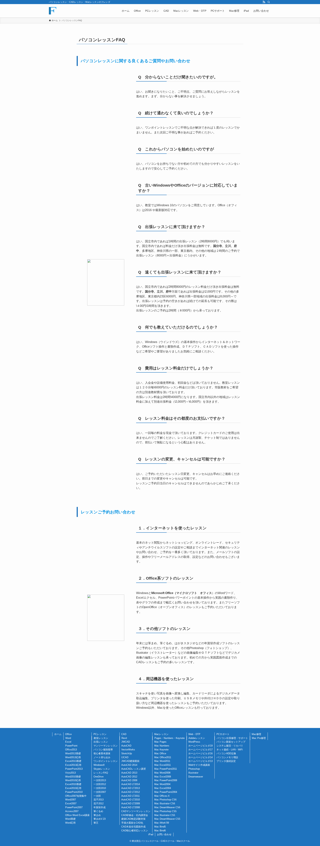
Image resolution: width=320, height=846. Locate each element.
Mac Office (160, 753)
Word (68, 738)
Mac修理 (256, 734)
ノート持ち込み (102, 757)
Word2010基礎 (73, 776)
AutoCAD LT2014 (130, 784)
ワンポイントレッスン (106, 761)
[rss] (263, 2)
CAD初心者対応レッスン (134, 830)
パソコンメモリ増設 (227, 757)
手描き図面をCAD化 (132, 822)
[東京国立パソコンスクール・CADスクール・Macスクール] (52, 10)
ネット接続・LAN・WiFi (229, 749)
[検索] (268, 2)
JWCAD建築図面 (130, 761)
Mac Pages (160, 741)
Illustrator (193, 772)
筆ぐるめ (98, 811)
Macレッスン (161, 734)
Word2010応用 (73, 780)
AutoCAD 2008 (129, 780)
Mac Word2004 (162, 784)
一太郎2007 (100, 792)
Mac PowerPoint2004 (165, 792)
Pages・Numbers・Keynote (169, 738)
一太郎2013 (100, 780)
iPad (150, 834)
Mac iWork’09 (161, 822)
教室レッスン (101, 738)
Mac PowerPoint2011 (165, 768)
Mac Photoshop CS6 (165, 799)
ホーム (57, 734)
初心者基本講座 (102, 753)
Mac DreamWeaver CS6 (167, 807)
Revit (124, 738)
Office (68, 734)
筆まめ (97, 815)
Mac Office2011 (162, 757)
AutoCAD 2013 (129, 772)
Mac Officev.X (162, 795)
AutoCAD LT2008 (130, 807)
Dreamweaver (195, 776)
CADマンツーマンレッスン (135, 811)
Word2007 (70, 799)
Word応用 (70, 822)
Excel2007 (70, 803)
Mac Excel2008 (162, 776)
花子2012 (99, 803)
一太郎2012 (100, 784)
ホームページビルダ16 (200, 753)
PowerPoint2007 (74, 807)
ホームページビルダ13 (200, 761)
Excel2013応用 (73, 765)
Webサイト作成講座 (199, 765)
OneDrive (99, 776)
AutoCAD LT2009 (130, 803)
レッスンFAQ (101, 772)
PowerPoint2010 (74, 792)
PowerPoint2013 (74, 768)
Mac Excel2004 (162, 788)
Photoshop (194, 768)
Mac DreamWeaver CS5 (167, 818)
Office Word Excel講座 (77, 815)
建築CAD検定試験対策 (133, 818)
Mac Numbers (161, 745)
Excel (68, 741)
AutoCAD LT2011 (130, 795)
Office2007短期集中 (75, 795)
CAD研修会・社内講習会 (134, 815)
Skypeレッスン (102, 768)
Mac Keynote (161, 749)
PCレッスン (100, 734)
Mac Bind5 (160, 826)
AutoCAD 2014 (129, 765)
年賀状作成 (100, 807)
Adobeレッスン (197, 738)
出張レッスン (101, 741)
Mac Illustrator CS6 (164, 803)
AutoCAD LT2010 (130, 799)
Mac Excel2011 (162, 765)
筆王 (96, 822)
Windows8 (99, 765)
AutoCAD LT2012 (130, 792)
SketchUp (126, 753)
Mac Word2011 (162, 761)
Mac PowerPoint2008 (165, 780)
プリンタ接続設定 (226, 761)
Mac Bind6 (160, 830)
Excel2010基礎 (73, 784)
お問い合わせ (164, 834)
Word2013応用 (73, 757)
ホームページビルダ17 (200, 749)
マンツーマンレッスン (106, 745)
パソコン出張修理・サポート (232, 738)
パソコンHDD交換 (226, 753)
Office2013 (71, 749)
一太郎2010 (100, 788)
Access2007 (72, 811)
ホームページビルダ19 (200, 745)
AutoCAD (126, 745)
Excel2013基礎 (73, 761)
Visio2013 (70, 772)
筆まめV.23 (100, 818)
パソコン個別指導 (103, 749)
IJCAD (124, 757)
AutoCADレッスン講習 (133, 768)
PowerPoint (71, 745)
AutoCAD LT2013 (130, 788)
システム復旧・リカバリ (229, 745)
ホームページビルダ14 (200, 757)
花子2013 (99, 799)
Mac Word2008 (162, 772)
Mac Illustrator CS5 (164, 815)
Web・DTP (194, 734)
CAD (123, 734)
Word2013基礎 (73, 753)
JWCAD (125, 741)
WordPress (194, 741)
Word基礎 (70, 818)
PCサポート (222, 734)
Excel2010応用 (73, 788)
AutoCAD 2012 (129, 776)
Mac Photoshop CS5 (165, 811)
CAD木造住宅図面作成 (133, 826)
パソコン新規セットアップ (230, 741)
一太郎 (97, 795)
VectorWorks (128, 749)
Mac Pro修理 (259, 738)
